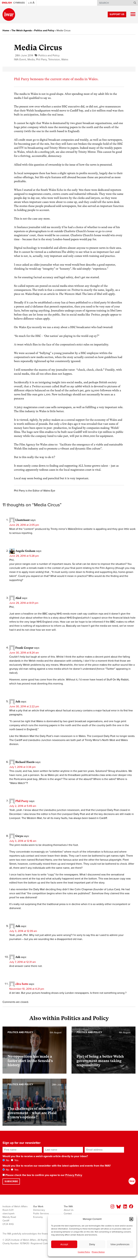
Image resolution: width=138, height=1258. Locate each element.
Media (31, 59)
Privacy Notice (98, 1252)
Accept (64, 1244)
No (7, 1160)
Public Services (41, 1213)
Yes (16, 1160)
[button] (131, 1219)
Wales (64, 59)
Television (54, 59)
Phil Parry (41, 59)
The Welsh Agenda (21, 30)
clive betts (21, 983)
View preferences (119, 1244)
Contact (68, 1213)
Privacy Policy (73, 1175)
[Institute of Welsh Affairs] (9, 14)
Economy (38, 1217)
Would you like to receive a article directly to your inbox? (45, 1156)
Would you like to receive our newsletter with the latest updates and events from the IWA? (57, 1165)
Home (6, 30)
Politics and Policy (44, 30)
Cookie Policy (84, 1252)
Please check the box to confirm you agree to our (43, 1175)
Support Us (117, 14)
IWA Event (20, 59)
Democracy (39, 1210)
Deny (92, 1244)
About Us (69, 1210)
